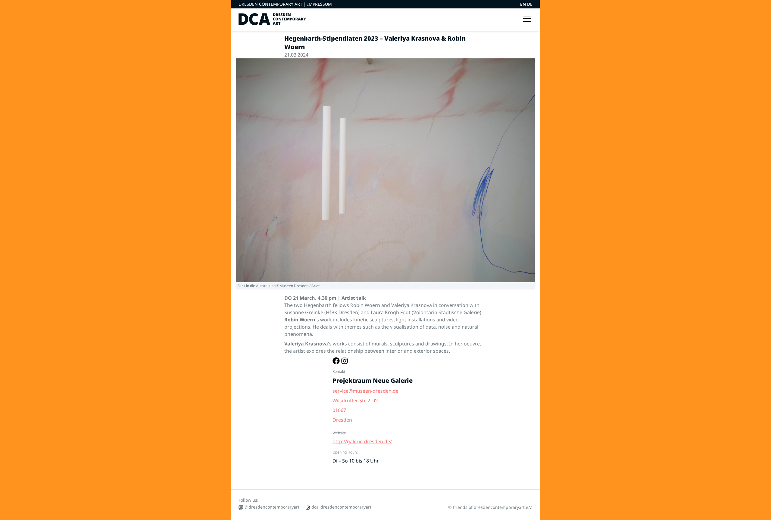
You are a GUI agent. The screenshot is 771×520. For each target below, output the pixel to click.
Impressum (319, 4)
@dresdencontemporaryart (271, 507)
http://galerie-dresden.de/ (362, 441)
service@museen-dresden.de (365, 391)
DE (529, 4)
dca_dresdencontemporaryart (340, 507)
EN (523, 4)
